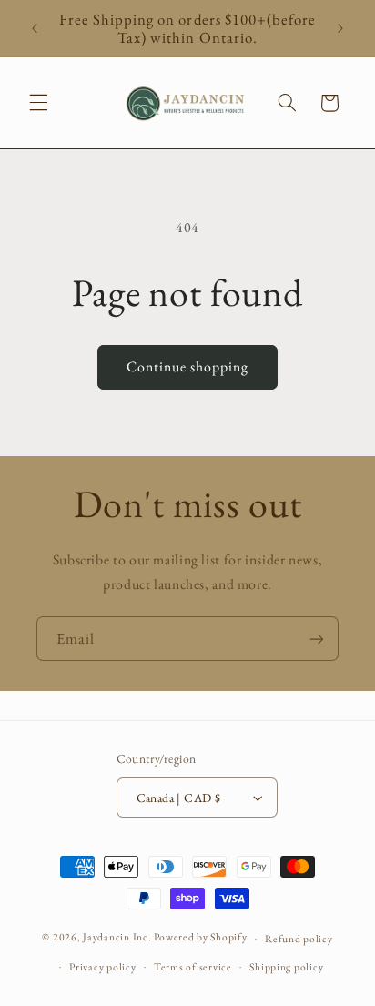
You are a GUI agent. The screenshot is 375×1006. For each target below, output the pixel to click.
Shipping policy (286, 966)
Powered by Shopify (200, 937)
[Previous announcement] (35, 28)
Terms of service (193, 966)
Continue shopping (188, 366)
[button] (38, 103)
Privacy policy (102, 966)
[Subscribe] (317, 638)
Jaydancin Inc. (117, 937)
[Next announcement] (340, 28)
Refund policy (299, 938)
